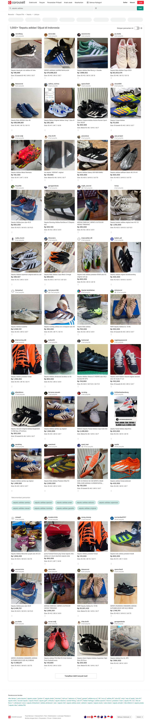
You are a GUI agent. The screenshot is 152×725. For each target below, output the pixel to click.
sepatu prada (139, 703)
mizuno (108, 700)
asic (55, 703)
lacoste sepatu (23, 700)
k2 (133, 700)
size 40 (117, 698)
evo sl (104, 698)
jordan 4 (41, 698)
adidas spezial (100, 700)
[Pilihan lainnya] (12, 78)
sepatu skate (49, 698)
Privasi (49, 718)
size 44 (138, 698)
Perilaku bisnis (57, 718)
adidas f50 (22, 705)
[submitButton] (140, 8)
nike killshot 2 (128, 703)
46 (99, 698)
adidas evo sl (92, 698)
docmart (58, 698)
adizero (83, 703)
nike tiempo (12, 698)
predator (115, 700)
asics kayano (21, 698)
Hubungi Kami (39, 716)
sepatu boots (98, 703)
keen (121, 700)
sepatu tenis (12, 700)
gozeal (84, 698)
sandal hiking (71, 700)
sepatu (90, 703)
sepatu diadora (60, 700)
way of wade (130, 698)
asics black (108, 703)
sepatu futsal (33, 700)
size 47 (79, 700)
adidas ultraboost (46, 703)
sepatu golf (43, 700)
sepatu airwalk (118, 703)
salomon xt (72, 698)
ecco (24, 703)
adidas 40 (110, 698)
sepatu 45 (127, 700)
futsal (79, 698)
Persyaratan (42, 718)
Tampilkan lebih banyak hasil (76, 676)
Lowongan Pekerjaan (64, 716)
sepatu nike (13, 705)
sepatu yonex (32, 698)
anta (122, 698)
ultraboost (17, 703)
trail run (64, 698)
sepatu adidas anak (73, 703)
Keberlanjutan (52, 716)
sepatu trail (61, 703)
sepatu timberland (33, 703)
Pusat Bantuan (29, 716)
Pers (45, 716)
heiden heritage (88, 700)
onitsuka (51, 700)
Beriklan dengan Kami (31, 718)
